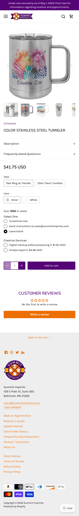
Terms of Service (14, 461)
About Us (9, 447)
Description (11, 143)
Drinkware (10, 123)
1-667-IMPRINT (12, 407)
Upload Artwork (13, 426)
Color (6, 193)
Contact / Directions (16, 442)
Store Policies (12, 456)
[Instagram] (11, 352)
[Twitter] (17, 352)
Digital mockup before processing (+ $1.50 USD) (37, 245)
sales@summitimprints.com (22, 403)
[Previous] (8, 65)
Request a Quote (14, 421)
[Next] (70, 65)
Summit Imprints (34, 502)
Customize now (18, 221)
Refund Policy (12, 466)
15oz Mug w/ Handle (18, 183)
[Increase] (21, 265)
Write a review (39, 314)
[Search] (63, 16)
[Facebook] (6, 352)
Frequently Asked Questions (22, 154)
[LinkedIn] (22, 352)
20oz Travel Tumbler (50, 183)
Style (6, 176)
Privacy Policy (12, 471)
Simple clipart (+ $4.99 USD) (25, 250)
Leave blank (16, 231)
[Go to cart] (71, 16)
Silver (14, 200)
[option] (39, 65)
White (33, 200)
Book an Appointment (17, 415)
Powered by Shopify (14, 506)
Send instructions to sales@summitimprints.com (39, 226)
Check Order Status (16, 431)
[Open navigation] (6, 16)
